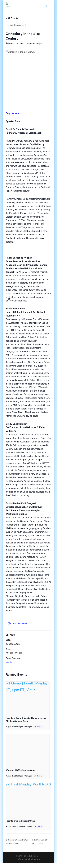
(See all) (40, 726)
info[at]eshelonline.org (28, 859)
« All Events (12, 18)
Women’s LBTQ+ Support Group (21, 770)
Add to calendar (20, 623)
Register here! (13, 113)
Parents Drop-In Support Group (20, 820)
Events (9, 661)
